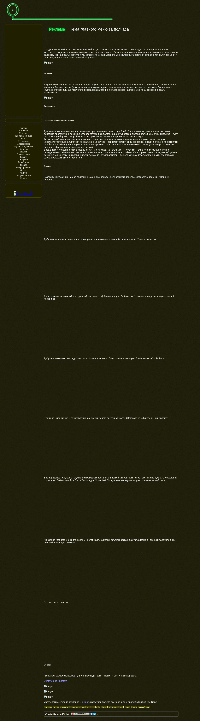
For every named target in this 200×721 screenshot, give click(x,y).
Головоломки (23, 154)
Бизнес (23, 157)
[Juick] (97, 714)
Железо (23, 170)
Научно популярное (23, 146)
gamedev (106, 707)
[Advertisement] (23, 70)
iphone (115, 707)
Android (23, 172)
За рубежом (23, 162)
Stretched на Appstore (55, 681)
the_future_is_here (23, 136)
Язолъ (23, 138)
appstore (64, 707)
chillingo (96, 707)
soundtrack (75, 707)
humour (23, 128)
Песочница (23, 141)
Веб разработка (23, 167)
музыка (48, 707)
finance (23, 165)
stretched (86, 707)
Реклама (23, 133)
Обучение (23, 149)
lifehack (23, 178)
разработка (144, 707)
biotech (23, 151)
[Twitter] (94, 714)
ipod (127, 707)
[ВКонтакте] (91, 714)
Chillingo (84, 702)
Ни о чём (23, 130)
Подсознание (23, 144)
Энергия (23, 159)
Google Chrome (23, 175)
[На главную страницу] (59, 21)
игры (56, 707)
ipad (122, 707)
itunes (134, 707)
